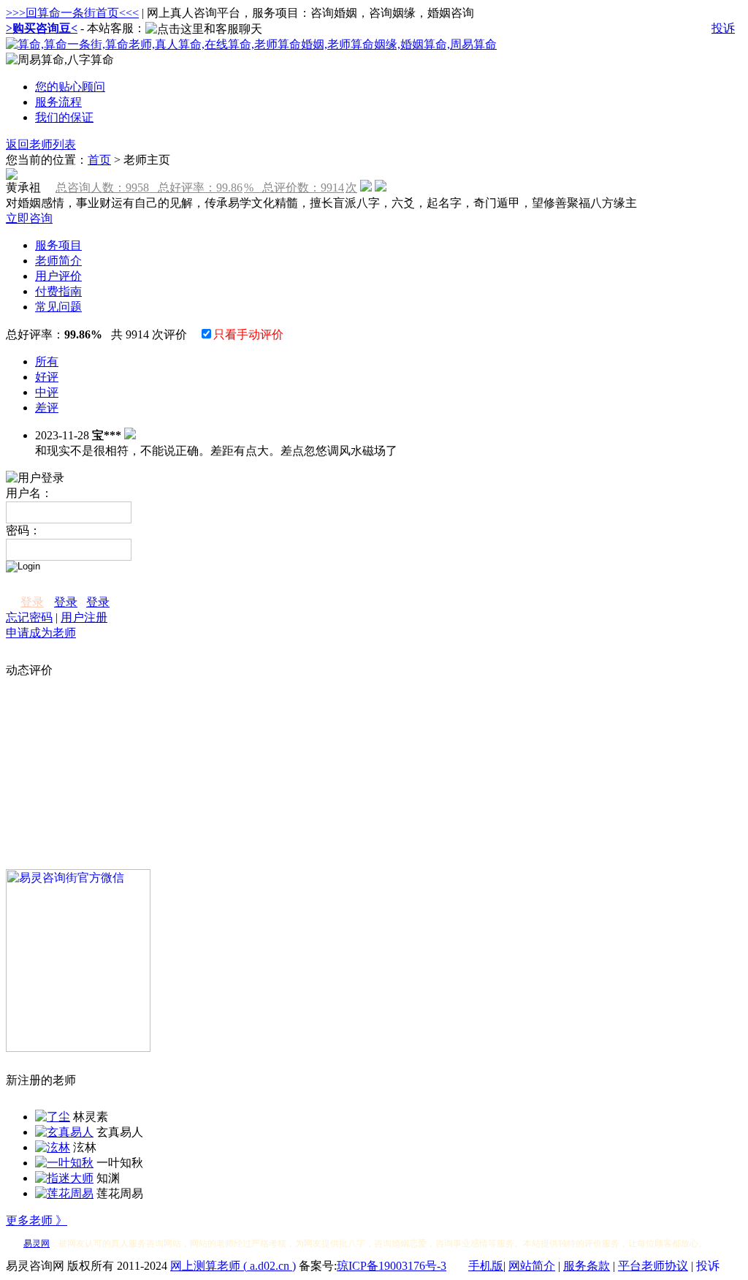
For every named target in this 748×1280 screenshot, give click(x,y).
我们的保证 (64, 117)
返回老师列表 (41, 144)
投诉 (723, 28)
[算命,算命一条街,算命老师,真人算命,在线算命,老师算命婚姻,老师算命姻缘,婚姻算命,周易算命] (251, 44)
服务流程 (58, 102)
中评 (46, 392)
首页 (99, 160)
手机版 (485, 1266)
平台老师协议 (653, 1266)
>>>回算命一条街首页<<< (72, 13)
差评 (46, 407)
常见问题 (58, 306)
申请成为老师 (41, 632)
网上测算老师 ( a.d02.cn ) (233, 1266)
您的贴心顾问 (70, 86)
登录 (32, 602)
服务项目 (58, 245)
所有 (46, 361)
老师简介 (58, 260)
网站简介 (531, 1266)
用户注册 (84, 617)
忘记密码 (29, 617)
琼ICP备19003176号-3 (391, 1266)
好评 (46, 377)
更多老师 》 (36, 1220)
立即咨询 (29, 218)
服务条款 (586, 1266)
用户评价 (58, 276)
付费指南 (58, 291)
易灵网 (36, 1243)
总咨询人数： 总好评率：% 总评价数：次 (206, 187)
